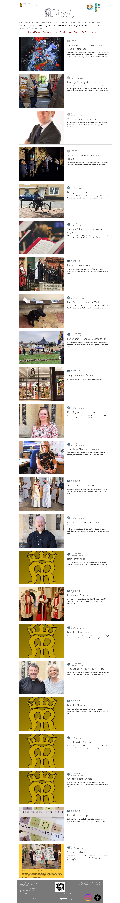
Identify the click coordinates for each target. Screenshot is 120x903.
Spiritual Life (47, 32)
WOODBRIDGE (63, 10)
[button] (110, 32)
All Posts (22, 32)
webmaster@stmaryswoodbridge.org (28, 898)
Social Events (73, 32)
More (94, 32)
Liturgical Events (34, 32)
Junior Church (60, 32)
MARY (66, 13)
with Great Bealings (63, 16)
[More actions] (109, 41)
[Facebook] (97, 897)
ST (58, 13)
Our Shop (85, 32)
